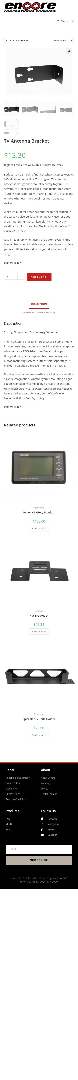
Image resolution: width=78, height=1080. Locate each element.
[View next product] (71, 40)
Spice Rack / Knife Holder (39, 719)
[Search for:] (71, 21)
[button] (69, 51)
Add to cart (39, 277)
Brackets (39, 610)
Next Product (61, 40)
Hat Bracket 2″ (39, 615)
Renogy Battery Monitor (39, 512)
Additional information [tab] (39, 312)
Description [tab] (39, 304)
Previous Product (19, 40)
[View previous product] (6, 40)
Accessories (39, 507)
